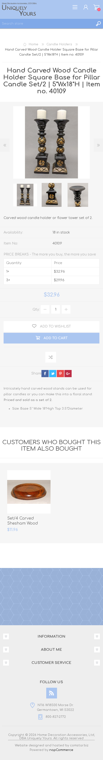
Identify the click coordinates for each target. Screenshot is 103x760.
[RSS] (51, 693)
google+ (68, 373)
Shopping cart (96, 7)
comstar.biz (79, 745)
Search (98, 23)
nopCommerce (61, 750)
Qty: (36, 309)
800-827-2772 (56, 716)
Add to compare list (51, 357)
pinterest (60, 373)
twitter (52, 373)
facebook (45, 373)
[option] (25, 195)
